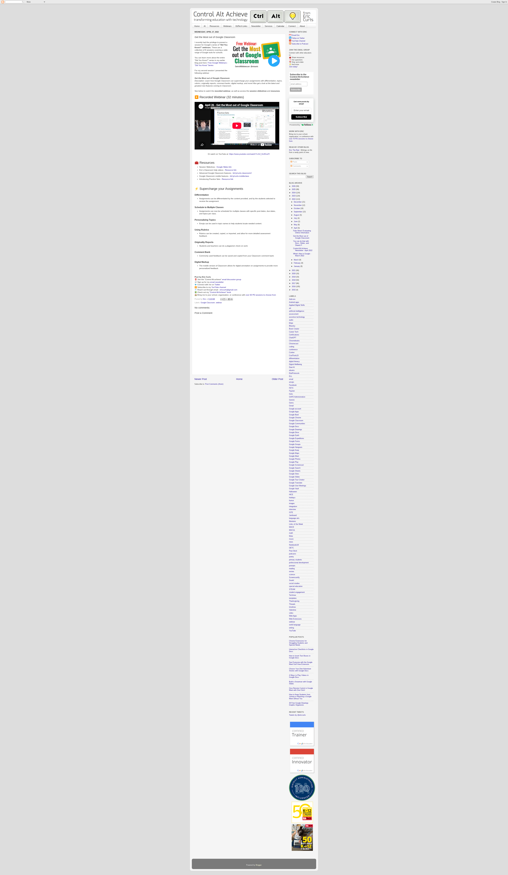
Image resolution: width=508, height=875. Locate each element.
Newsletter (256, 26)
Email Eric (296, 35)
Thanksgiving (294, 601)
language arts (294, 518)
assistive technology (297, 317)
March (296, 260)
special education (295, 586)
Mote (291, 536)
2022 (294, 199)
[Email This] (221, 299)
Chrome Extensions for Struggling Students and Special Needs (298, 643)
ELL (290, 376)
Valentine (292, 610)
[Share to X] (226, 299)
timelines (292, 607)
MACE (291, 527)
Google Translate (295, 483)
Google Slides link (224, 167)
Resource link (230, 170)
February (297, 263)
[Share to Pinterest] (231, 299)
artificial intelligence (296, 311)
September (298, 212)
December (298, 202)
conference (293, 350)
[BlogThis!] (224, 299)
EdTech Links (241, 26)
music (291, 539)
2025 (294, 189)
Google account (295, 409)
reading (292, 569)
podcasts (292, 554)
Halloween (293, 492)
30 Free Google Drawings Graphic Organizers (298, 704)
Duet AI (292, 367)
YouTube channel (218, 287)
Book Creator (294, 329)
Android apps (294, 302)
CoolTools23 (293, 355)
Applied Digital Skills (297, 305)
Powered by (295, 125)
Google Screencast (296, 465)
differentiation (294, 358)
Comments (296, 166)
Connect (292, 26)
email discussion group (231, 279)
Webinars (227, 26)
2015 (294, 290)
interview (292, 509)
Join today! (293, 67)
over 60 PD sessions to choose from (261, 295)
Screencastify (294, 577)
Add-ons (292, 299)
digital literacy (294, 361)
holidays (292, 498)
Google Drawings (295, 429)
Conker (291, 352)
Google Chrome (295, 418)
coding (291, 347)
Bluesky (292, 326)
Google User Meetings (297, 486)
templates (293, 598)
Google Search (294, 468)
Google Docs (294, 426)
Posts (294, 162)
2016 (294, 286)
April (296, 228)
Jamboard (293, 515)
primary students (295, 560)
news (291, 542)
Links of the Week (296, 524)
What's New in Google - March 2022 (302, 255)
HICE (291, 495)
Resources (214, 26)
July (296, 218)
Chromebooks (294, 341)
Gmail (291, 406)
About (302, 26)
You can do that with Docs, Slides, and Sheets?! (301, 243)
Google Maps (294, 453)
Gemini (291, 400)
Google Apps (294, 412)
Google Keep (294, 450)
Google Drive (294, 432)
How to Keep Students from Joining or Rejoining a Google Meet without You (300, 696)
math (291, 533)
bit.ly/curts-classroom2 (242, 173)
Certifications (294, 335)
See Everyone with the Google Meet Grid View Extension (300, 663)
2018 (294, 280)
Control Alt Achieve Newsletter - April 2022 (302, 249)
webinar (219, 303)
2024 (294, 193)
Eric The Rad (294, 150)
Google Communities (297, 424)
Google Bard (294, 415)
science (292, 574)
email (291, 379)
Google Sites (294, 474)
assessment (293, 314)
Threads (292, 604)
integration (293, 506)
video (291, 613)
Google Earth (294, 435)
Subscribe (301, 117)
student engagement (297, 592)
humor (291, 500)
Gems (291, 403)
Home (197, 26)
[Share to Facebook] (229, 299)
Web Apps (293, 616)
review (291, 571)
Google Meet (294, 456)
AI (205, 26)
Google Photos (294, 459)
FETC (291, 388)
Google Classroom (208, 303)
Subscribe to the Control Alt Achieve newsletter (299, 76)
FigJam (292, 391)
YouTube (292, 631)
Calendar (280, 26)
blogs (291, 323)
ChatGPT (292, 338)
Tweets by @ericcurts (297, 715)
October (297, 208)
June (296, 221)
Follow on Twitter (298, 38)
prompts (292, 566)
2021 (294, 270)
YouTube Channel (298, 41)
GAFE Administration (297, 397)
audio (291, 320)
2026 (294, 186)
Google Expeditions (296, 438)
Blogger (258, 865)
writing (291, 628)
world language (294, 625)
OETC (291, 548)
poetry (291, 557)
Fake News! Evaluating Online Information (302, 232)
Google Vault (294, 489)
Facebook (293, 385)
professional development (299, 563)
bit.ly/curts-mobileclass (239, 176)
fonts (291, 394)
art (290, 308)
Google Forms (294, 441)
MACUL (292, 530)
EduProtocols (294, 373)
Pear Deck (293, 551)
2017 (294, 283)
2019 (294, 277)
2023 (294, 196)
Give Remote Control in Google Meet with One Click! (301, 689)
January (297, 266)
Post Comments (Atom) (214, 384)
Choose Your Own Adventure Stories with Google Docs (300, 670)
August (297, 215)
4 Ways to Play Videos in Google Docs (299, 676)
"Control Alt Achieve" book (220, 292)
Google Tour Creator (296, 480)
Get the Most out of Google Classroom (301, 237)
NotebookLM (294, 545)
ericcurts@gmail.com (228, 290)
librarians (292, 521)
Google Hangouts (295, 447)
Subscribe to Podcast (300, 44)
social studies (294, 583)
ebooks (292, 370)
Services (268, 26)
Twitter (217, 285)
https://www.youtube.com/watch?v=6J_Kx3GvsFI (249, 154)
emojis (291, 382)
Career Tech (293, 332)
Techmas (292, 595)
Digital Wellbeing (295, 364)
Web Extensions (295, 619)
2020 (294, 274)
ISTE (291, 512)
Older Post (277, 379)
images (292, 503)
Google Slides (294, 477)
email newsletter (217, 282)
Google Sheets (294, 471)
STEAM (292, 589)
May (296, 225)
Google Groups (295, 444)
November (298, 205)
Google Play (293, 462)
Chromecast (293, 344)
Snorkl (291, 580)
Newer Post (200, 379)
